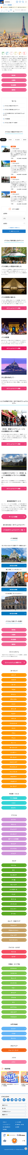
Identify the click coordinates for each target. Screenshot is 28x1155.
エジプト (13, 819)
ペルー (13, 988)
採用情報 (5, 1129)
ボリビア (13, 993)
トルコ (13, 803)
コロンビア (13, 1012)
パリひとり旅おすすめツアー (11, 105)
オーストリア (13, 747)
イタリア (13, 675)
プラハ (13, 733)
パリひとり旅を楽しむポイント (11, 109)
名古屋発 (13, 85)
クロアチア (13, 776)
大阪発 (13, 80)
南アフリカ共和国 (13, 839)
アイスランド (13, 767)
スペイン (13, 694)
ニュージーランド (13, 1050)
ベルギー (13, 714)
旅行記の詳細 (13, 613)
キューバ (13, 978)
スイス (13, 728)
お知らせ (5, 1122)
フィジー (13, 1029)
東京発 (13, 75)
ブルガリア (13, 781)
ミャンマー (13, 909)
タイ (13, 870)
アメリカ (13, 952)
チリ (13, 1002)
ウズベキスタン (13, 940)
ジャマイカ (13, 983)
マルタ (13, 689)
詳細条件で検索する (15, 227)
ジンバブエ (13, 848)
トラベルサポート (6, 1124)
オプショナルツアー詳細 (13, 308)
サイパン (13, 1038)
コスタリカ (13, 973)
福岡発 (13, 90)
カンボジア (13, 875)
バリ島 (13, 880)
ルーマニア (13, 786)
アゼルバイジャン (13, 930)
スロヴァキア (13, 762)
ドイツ (13, 704)
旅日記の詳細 (13, 565)
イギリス (13, 718)
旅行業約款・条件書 (19, 1124)
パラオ (13, 1033)
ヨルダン (13, 808)
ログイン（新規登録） (8, 5)
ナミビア (13, 853)
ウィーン (13, 743)
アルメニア (13, 925)
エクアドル (13, 1007)
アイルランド (13, 723)
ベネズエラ (13, 1017)
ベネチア (13, 680)
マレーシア (13, 885)
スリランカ (13, 904)
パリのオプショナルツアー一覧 (13, 530)
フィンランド (13, 772)
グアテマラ (13, 968)
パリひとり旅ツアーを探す (10, 122)
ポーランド (13, 757)
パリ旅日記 (6, 119)
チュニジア (13, 829)
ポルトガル (13, 699)
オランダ (13, 709)
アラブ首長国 (13, 798)
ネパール (13, 899)
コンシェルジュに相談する (13, 662)
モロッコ (13, 824)
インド (13, 894)
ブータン (13, 914)
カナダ (13, 957)
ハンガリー (13, 752)
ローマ (13, 685)
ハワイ (13, 1062)
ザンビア (13, 844)
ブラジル (13, 997)
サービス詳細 (13, 517)
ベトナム (13, 865)
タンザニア (13, 834)
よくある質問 (18, 1122)
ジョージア (13, 935)
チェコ (13, 738)
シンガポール (13, 889)
